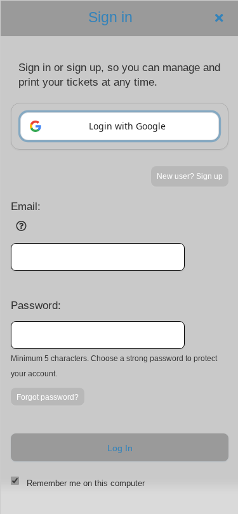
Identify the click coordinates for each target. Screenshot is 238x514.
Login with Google (127, 126)
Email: (26, 206)
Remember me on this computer (86, 483)
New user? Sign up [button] (190, 176)
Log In (120, 448)
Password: (36, 305)
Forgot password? (48, 397)
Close (219, 18)
